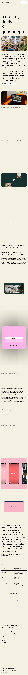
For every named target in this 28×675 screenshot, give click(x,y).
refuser (14, 341)
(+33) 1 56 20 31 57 (8, 627)
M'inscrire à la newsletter (10, 670)
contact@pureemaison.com (11, 625)
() (14, 593)
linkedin (4, 642)
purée (5, 3)
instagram (5, 640)
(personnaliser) (14, 345)
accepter (14, 338)
